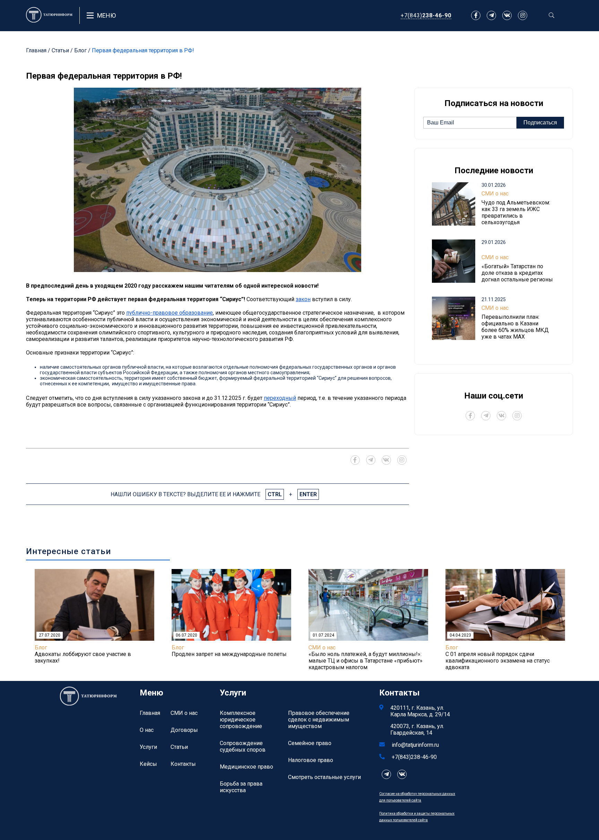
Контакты (183, 764)
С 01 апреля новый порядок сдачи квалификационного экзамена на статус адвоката (497, 661)
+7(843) (426, 15)
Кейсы (148, 764)
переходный (280, 398)
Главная (36, 50)
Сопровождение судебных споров (243, 746)
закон (303, 299)
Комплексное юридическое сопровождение (241, 719)
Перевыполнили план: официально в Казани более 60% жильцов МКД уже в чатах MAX (515, 327)
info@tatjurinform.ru (415, 745)
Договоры (184, 730)
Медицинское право (246, 766)
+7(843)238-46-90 (414, 757)
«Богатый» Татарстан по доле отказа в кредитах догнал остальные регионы (517, 273)
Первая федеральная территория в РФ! (143, 50)
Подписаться (540, 122)
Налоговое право (310, 760)
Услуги (148, 747)
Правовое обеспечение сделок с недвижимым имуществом (318, 719)
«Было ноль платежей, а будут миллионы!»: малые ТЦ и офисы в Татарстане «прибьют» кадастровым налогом (366, 661)
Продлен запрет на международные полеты (229, 654)
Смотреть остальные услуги (324, 777)
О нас (147, 730)
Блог (80, 50)
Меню (106, 15)
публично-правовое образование (169, 312)
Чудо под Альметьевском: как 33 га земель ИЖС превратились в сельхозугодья (515, 212)
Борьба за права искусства (241, 787)
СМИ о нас (495, 193)
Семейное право (309, 743)
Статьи (60, 50)
